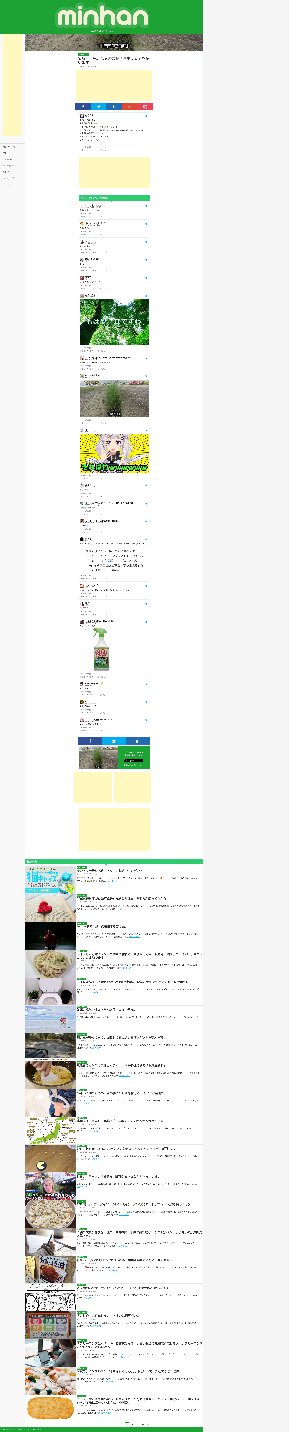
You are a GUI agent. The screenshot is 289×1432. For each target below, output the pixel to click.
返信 (83, 150)
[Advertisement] (95, 85)
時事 (4, 153)
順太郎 (89, 604)
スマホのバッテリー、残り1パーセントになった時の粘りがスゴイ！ (123, 1287)
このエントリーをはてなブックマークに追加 (114, 106)
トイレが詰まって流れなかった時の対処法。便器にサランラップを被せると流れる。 (134, 982)
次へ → (150, 1425)
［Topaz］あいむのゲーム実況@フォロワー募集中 (108, 358)
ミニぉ (90, 242)
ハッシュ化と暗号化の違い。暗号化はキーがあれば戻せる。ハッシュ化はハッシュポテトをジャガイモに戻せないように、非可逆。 (138, 1400)
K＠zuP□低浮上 (92, 260)
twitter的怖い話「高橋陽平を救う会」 (102, 926)
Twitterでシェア (98, 106)
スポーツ (6, 172)
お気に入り (103, 150)
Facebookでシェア (83, 106)
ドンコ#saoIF (91, 586)
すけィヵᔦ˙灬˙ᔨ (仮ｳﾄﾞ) (95, 224)
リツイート (92, 150)
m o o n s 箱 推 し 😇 (94, 684)
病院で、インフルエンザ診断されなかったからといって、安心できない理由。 (129, 1371)
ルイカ (90, 486)
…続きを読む (112, 881)
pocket (145, 106)
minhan (95, 66)
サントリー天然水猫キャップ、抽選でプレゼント (110, 870)
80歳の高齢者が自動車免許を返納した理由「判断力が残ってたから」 (123, 898)
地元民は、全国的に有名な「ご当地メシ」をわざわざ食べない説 (120, 1121)
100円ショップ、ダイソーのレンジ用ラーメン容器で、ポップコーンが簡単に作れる (133, 1204)
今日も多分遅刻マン (94, 376)
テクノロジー (81, 1285)
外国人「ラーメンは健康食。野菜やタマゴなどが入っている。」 (120, 1176)
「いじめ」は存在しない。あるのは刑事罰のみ (108, 1315)
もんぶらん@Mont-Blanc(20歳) (99, 622)
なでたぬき (90, 296)
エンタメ (6, 184)
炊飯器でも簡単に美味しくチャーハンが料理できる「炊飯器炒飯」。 (123, 1065)
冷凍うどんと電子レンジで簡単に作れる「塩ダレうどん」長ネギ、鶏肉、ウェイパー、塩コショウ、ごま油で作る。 (140, 955)
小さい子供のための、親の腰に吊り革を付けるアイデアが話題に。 (122, 1093)
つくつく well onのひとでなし (99, 720)
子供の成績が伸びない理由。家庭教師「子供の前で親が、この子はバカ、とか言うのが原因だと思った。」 (139, 1233)
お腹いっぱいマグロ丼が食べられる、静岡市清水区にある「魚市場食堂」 (126, 1260)
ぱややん (89, 116)
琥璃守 (91, 278)
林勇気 (88, 539)
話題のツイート (83, 54)
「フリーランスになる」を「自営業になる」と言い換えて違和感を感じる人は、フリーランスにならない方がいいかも (140, 1345)
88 (143, 1425)
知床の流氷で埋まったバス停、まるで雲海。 (107, 1009)
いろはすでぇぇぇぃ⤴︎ (95, 206)
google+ (130, 106)
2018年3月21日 (85, 147)
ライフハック (81, 979)
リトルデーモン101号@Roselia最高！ (102, 521)
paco (91, 702)
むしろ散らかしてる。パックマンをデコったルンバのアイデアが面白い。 (127, 1148)
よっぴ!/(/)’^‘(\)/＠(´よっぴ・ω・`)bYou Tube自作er (109, 504)
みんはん (94, 874)
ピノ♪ (90, 430)
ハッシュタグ (8, 178)
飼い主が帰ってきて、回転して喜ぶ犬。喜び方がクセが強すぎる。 (122, 1037)
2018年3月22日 (85, 213)
